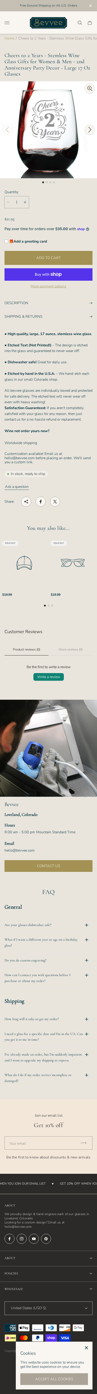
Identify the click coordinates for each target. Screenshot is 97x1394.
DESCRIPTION (16, 303)
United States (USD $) (28, 1308)
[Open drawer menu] (7, 23)
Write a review (48, 676)
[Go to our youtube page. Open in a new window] (34, 1239)
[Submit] (85, 1143)
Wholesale (14, 1289)
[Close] (86, 1348)
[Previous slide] (7, 130)
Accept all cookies (54, 1379)
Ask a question (17, 486)
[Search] (80, 23)
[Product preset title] (24, 563)
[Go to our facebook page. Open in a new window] (9, 1239)
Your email (17, 1143)
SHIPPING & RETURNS (23, 316)
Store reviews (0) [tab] (71, 649)
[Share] (26, 502)
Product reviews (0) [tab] (26, 649)
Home (9, 38)
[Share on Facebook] (41, 502)
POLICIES (11, 1273)
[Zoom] (90, 88)
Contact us (48, 866)
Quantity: (12, 192)
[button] (43, 182)
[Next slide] (90, 130)
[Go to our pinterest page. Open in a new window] (46, 1239)
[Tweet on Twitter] (55, 502)
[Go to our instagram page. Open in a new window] (22, 1239)
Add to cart (48, 257)
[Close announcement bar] (90, 6)
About (10, 1258)
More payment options (48, 286)
